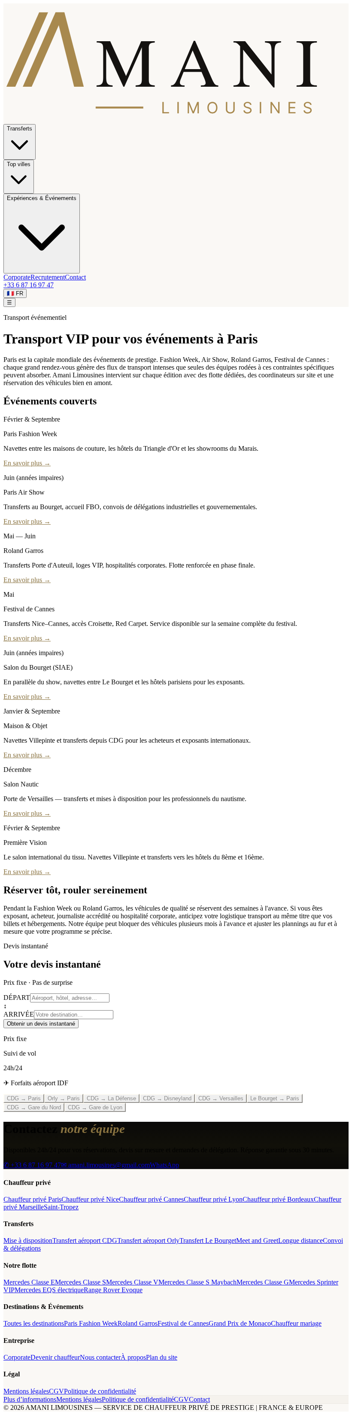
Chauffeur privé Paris (32, 1199)
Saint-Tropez (61, 1207)
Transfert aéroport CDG (84, 1240)
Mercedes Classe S (80, 1282)
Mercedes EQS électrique (49, 1290)
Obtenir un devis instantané (41, 1023)
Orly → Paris (64, 1098)
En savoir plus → (27, 463)
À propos (133, 1357)
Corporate (16, 277)
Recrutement (47, 277)
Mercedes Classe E (29, 1282)
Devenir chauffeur (55, 1357)
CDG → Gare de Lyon (95, 1107)
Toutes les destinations (33, 1323)
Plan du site (161, 1357)
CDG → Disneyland (167, 1098)
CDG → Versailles (220, 1098)
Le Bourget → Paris (274, 1098)
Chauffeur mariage (296, 1323)
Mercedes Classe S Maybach (197, 1282)
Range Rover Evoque (113, 1290)
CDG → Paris (24, 1098)
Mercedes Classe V (132, 1282)
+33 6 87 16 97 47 (28, 284)
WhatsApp (164, 1165)
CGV (56, 1391)
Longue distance (300, 1240)
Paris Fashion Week (91, 1323)
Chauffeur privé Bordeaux (278, 1199)
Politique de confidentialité (100, 1391)
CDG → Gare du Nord (34, 1107)
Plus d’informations (29, 1399)
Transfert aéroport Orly (148, 1240)
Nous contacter (100, 1357)
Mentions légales (26, 1391)
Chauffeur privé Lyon (213, 1199)
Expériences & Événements (41, 198)
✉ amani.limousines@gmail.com (105, 1165)
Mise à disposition (27, 1240)
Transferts (19, 128)
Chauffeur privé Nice (90, 1199)
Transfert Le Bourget (207, 1240)
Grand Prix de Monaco (240, 1323)
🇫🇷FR (15, 293)
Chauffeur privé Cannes (151, 1199)
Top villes (18, 164)
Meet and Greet (257, 1240)
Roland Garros (138, 1323)
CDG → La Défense (111, 1098)
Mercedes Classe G (263, 1282)
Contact (75, 277)
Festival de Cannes (183, 1323)
